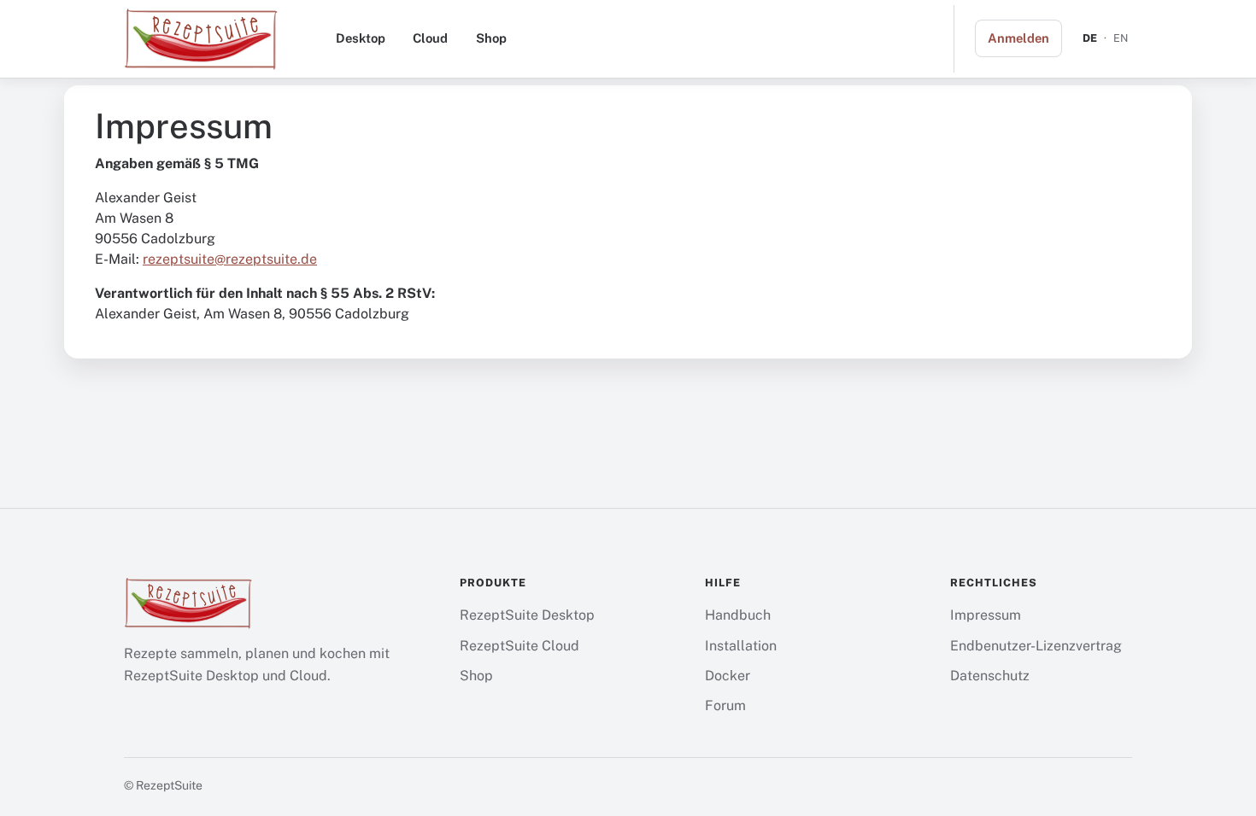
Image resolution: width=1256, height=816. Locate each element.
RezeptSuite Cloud (519, 646)
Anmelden (1018, 38)
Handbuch (738, 615)
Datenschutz (990, 675)
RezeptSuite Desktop (527, 615)
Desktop (360, 38)
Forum (725, 705)
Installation (741, 646)
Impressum (985, 615)
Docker (727, 675)
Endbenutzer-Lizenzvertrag (1036, 646)
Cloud (430, 38)
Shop (491, 38)
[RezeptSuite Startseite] (201, 39)
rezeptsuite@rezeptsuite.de (230, 259)
